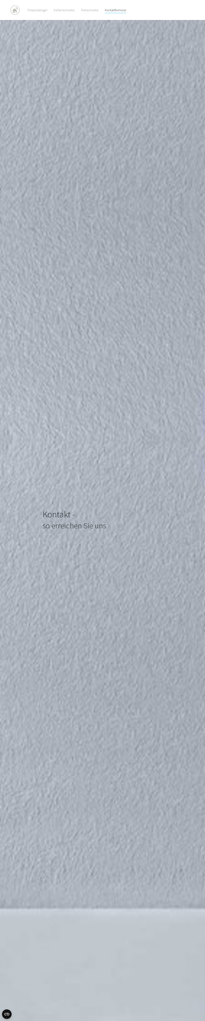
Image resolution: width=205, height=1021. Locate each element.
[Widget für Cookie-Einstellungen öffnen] (7, 1014)
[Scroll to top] (196, 1012)
